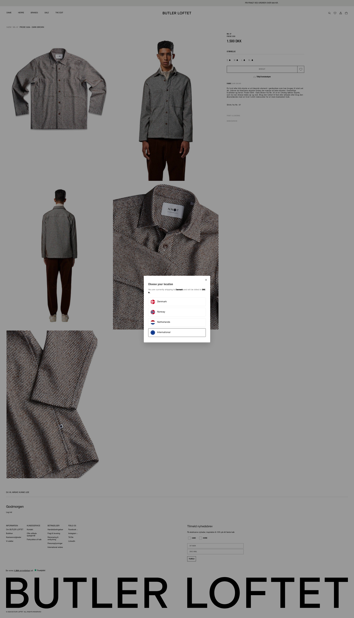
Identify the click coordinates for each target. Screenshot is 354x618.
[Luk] (206, 280)
